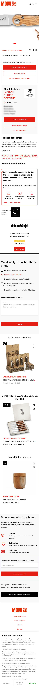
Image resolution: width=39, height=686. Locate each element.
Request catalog (19, 73)
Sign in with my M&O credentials (19, 594)
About (20, 625)
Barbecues (26, 157)
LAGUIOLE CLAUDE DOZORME (12, 159)
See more (5, 150)
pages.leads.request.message (12, 297)
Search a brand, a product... (30, 3)
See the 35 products (19, 130)
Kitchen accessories (15, 155)
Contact (19, 629)
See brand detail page (19, 125)
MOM (8, 3)
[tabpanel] (19, 26)
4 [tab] (22, 43)
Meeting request (19, 249)
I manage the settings (19, 683)
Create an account (15, 202)
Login (5, 202)
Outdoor (5, 157)
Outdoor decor (15, 157)
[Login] (33, 4)
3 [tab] (20, 43)
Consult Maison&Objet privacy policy (11, 676)
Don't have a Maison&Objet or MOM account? (17, 561)
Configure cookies (20, 616)
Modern (34, 157)
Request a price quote (19, 67)
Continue (19, 324)
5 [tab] (25, 43)
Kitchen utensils (31, 155)
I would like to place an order (21, 79)
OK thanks (32, 683)
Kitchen (4, 155)
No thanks (6, 683)
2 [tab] (17, 43)
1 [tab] (14, 43)
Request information (19, 119)
